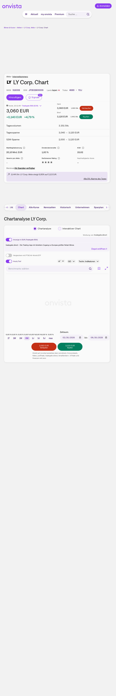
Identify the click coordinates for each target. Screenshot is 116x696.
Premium (59, 14)
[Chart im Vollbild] (106, 268)
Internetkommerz (20, 76)
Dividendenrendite (49, 148)
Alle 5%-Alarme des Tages (95, 178)
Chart (21, 207)
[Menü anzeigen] (26, 14)
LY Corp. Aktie (29, 27)
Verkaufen (86, 108)
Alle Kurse (34, 207)
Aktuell (34, 14)
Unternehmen (82, 207)
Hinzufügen (15, 97)
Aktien (19, 27)
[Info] (24, 148)
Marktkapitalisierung (14, 148)
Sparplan (98, 207)
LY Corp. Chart (42, 27)
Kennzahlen (50, 207)
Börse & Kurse (9, 27)
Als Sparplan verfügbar (24, 168)
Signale (35, 97)
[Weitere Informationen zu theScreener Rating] (47, 162)
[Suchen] (88, 14)
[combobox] (49, 269)
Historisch (65, 207)
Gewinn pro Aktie (13, 158)
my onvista (46, 14)
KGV (79, 148)
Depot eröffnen (98, 249)
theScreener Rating (49, 158)
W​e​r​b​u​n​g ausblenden (67, 49)
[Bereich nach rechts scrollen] (107, 207)
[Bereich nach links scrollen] (7, 207)
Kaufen (86, 116)
